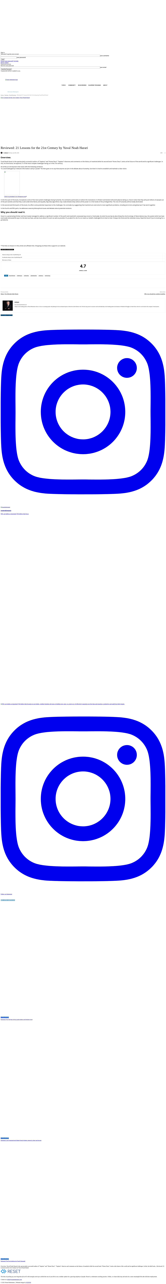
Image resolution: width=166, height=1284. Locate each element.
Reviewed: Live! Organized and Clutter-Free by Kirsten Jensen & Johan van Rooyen (21, 1140)
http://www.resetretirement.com (21, 304)
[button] (163, 85)
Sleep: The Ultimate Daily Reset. (9, 294)
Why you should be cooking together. (154, 294)
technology (47, 275)
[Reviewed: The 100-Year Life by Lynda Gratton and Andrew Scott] (83, 960)
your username (104, 55)
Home (2, 95)
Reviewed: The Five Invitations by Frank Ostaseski (13, 1261)
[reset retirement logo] (13, 85)
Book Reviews (12, 95)
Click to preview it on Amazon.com (15, 197)
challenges (19, 275)
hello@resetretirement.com (14, 1279)
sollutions (41, 275)
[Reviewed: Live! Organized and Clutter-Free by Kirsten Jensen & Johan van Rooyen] (83, 1081)
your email (103, 67)
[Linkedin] (139, 76)
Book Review (12, 275)
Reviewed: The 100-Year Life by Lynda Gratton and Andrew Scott (17, 1019)
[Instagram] (136, 76)
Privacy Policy (5, 62)
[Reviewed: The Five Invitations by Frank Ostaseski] (83, 1202)
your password (21, 57)
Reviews (6, 95)
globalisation (34, 275)
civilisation (26, 275)
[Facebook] (133, 76)
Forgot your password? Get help (9, 61)
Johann (6, 152)
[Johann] (2, 153)
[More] (57, 283)
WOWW (28, 1282)
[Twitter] (142, 76)
